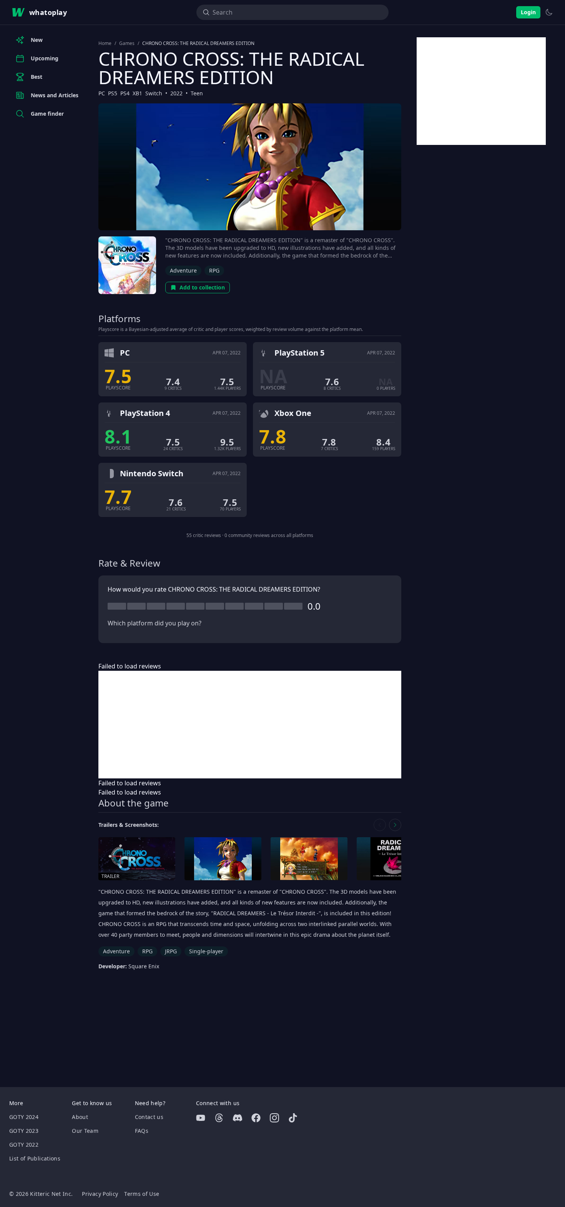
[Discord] (237, 1117)
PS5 (112, 93)
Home (104, 43)
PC (101, 93)
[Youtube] (200, 1117)
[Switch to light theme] (549, 12)
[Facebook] (256, 1117)
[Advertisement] (249, 724)
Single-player (206, 951)
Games (127, 43)
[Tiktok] (292, 1117)
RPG (214, 270)
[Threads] (219, 1117)
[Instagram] (274, 1117)
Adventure (183, 270)
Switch (153, 93)
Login (528, 12)
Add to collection (202, 287)
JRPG (171, 951)
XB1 (137, 93)
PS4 (125, 93)
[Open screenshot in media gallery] (222, 859)
